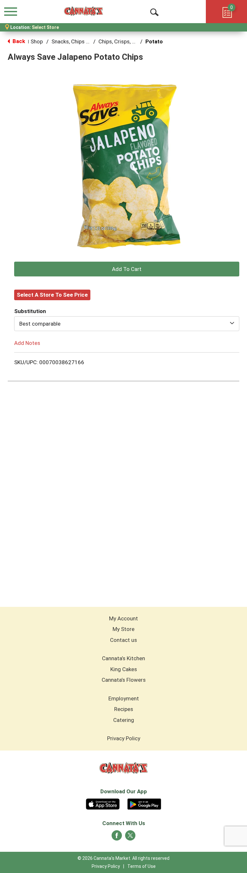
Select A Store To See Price (52, 295)
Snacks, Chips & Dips (76, 41)
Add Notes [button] (27, 342)
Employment (123, 698)
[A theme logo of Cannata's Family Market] (83, 11)
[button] (126, 269)
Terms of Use (141, 866)
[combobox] (126, 324)
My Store (123, 629)
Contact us (123, 640)
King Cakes (123, 669)
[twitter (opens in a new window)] (130, 837)
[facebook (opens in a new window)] (117, 837)
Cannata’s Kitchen (123, 658)
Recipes (123, 709)
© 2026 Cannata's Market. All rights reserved (123, 858)
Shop (37, 41)
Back (18, 41)
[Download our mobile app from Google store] (144, 803)
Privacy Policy (123, 738)
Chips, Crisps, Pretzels (125, 41)
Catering (123, 720)
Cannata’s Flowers (124, 680)
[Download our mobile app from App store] (103, 803)
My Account (123, 618)
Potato (154, 41)
